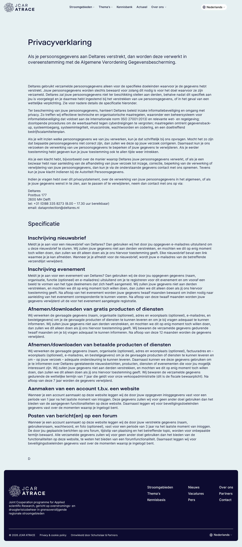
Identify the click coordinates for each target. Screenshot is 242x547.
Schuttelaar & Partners (104, 535)
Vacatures (196, 493)
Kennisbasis (156, 500)
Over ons (157, 7)
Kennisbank (124, 7)
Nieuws (193, 487)
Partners (226, 493)
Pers (191, 500)
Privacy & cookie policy (53, 535)
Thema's (104, 7)
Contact (225, 500)
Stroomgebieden (80, 7)
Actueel (142, 7)
